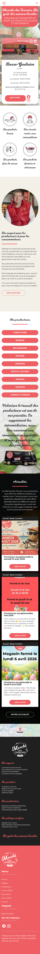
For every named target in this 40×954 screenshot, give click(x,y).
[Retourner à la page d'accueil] (4, 3)
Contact (5, 902)
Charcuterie (20, 333)
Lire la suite (20, 567)
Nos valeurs (6, 894)
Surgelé (20, 379)
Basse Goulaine (16, 518)
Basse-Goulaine (8, 914)
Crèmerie (20, 364)
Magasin (5, 883)
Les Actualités (7, 891)
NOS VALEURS (13, 293)
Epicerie (20, 356)
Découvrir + (15, 98)
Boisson (20, 340)
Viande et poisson (20, 395)
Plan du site (14, 938)
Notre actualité (20, 714)
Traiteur (20, 387)
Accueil (6, 518)
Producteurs (6, 887)
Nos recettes (6, 898)
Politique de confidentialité (14, 936)
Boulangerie (20, 348)
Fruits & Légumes (20, 371)
